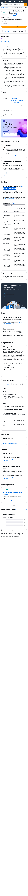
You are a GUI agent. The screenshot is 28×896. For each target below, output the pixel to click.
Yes (11, 114)
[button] (17, 13)
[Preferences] (24, 208)
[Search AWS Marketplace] (25, 4)
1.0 (11, 110)
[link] (19, 7)
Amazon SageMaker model (16, 105)
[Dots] (12, 505)
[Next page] (21, 208)
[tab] (6, 31)
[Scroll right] (27, 31)
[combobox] (12, 4)
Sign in (25, 1)
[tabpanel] (14, 407)
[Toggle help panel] (26, 8)
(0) (8, 23)
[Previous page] (12, 208)
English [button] (20, 1)
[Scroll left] (1, 31)
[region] (14, 239)
